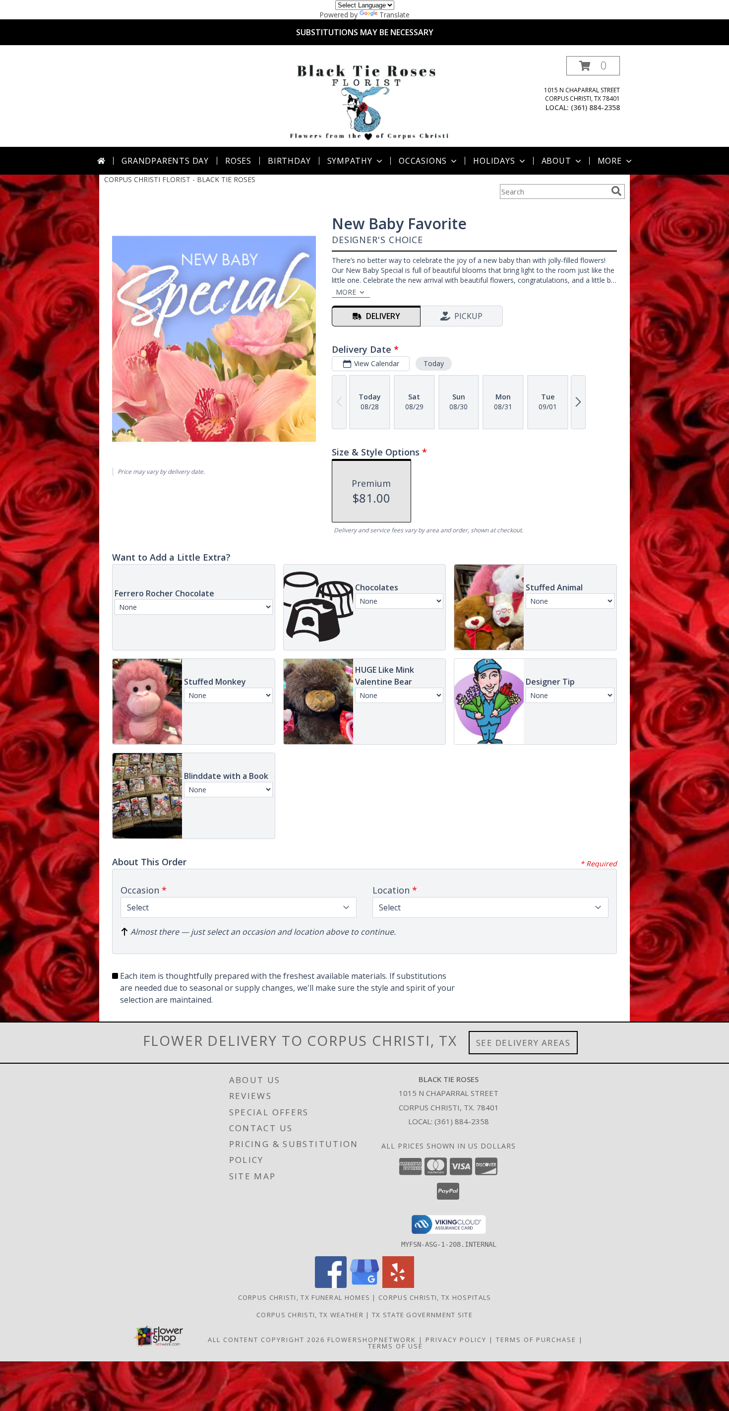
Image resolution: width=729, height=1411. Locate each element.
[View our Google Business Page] (364, 1285)
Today (434, 363)
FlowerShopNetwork (371, 1339)
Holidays (494, 160)
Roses (238, 160)
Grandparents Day (165, 160)
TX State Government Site (422, 1314)
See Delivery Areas (523, 1042)
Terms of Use (395, 1346)
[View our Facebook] (331, 1285)
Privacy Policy (455, 1339)
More (610, 160)
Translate (394, 14)
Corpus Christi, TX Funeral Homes (304, 1297)
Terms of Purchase (536, 1339)
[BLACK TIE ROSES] (367, 101)
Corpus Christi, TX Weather (310, 1314)
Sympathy (349, 160)
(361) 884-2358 (595, 107)
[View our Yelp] (398, 1285)
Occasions (423, 160)
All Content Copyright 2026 (266, 1339)
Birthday (289, 160)
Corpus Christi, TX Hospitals (434, 1297)
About (556, 160)
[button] (593, 65)
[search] (616, 191)
